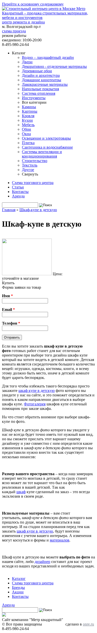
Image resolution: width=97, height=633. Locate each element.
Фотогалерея (35, 404)
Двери (27, 62)
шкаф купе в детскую (36, 390)
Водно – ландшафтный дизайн (48, 57)
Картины (29, 111)
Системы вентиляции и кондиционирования (42, 154)
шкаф (21, 492)
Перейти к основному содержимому (33, 4)
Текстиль (29, 165)
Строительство (34, 161)
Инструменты (34, 98)
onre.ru (88, 624)
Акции (18, 592)
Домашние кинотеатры (41, 80)
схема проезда (14, 31)
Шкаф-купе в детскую (38, 210)
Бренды (18, 587)
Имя (7, 296)
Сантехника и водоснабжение (47, 147)
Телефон (11, 323)
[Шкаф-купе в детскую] (27, 274)
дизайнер (42, 561)
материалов (59, 540)
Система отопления (38, 93)
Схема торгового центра (32, 183)
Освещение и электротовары (46, 138)
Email (8, 309)
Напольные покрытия (40, 89)
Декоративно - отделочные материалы (54, 66)
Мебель (28, 125)
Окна (26, 134)
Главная (8, 210)
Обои (26, 129)
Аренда (18, 196)
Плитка (28, 143)
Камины (29, 107)
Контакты (20, 191)
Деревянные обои (37, 71)
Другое (28, 170)
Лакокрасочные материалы (45, 84)
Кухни (27, 120)
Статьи (18, 187)
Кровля (28, 116)
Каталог (19, 578)
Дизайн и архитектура (41, 75)
